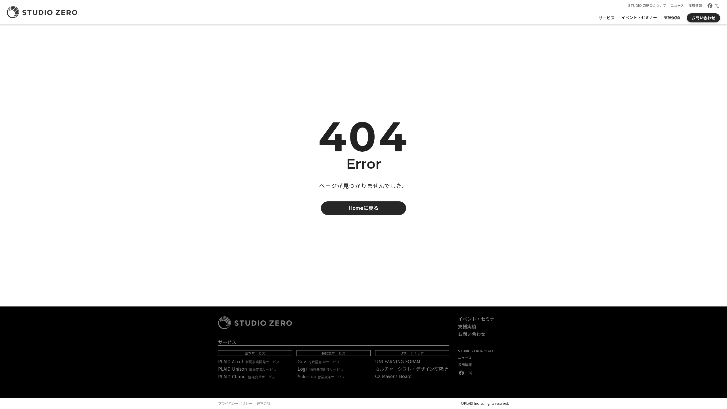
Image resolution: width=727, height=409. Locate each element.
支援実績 (467, 326)
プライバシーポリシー (235, 403)
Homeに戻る (364, 208)
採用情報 (695, 5)
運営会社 (263, 403)
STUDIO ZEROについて (647, 5)
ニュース (677, 5)
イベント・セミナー (478, 319)
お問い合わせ (471, 334)
